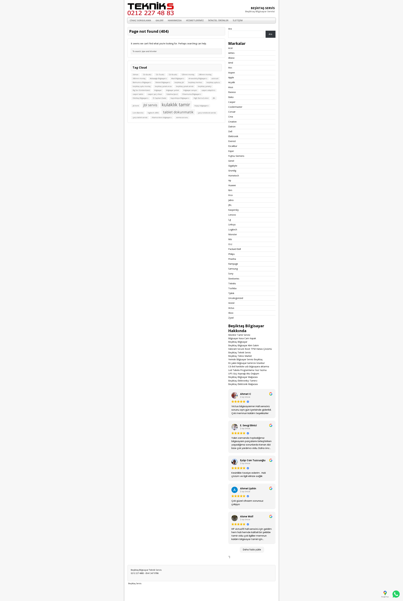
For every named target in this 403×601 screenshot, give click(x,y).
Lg (229, 219)
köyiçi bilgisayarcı (202, 106)
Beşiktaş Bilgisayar (237, 341)
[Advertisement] (201, 593)
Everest (232, 141)
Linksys (232, 224)
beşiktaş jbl (179, 82)
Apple (231, 77)
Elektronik (233, 136)
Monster (232, 234)
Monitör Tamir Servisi (239, 334)
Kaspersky (233, 209)
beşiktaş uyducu (213, 82)
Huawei (232, 185)
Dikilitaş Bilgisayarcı (140, 98)
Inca (230, 195)
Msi (230, 239)
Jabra (230, 200)
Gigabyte (232, 165)
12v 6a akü (147, 74)
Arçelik (231, 82)
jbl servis (150, 105)
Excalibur (232, 146)
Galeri (159, 20)
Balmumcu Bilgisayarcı (142, 82)
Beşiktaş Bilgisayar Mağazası (243, 377)
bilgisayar (158, 90)
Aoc (230, 67)
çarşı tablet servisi (140, 117)
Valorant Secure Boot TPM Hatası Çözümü (250, 348)
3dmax (135, 74)
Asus (230, 87)
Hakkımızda (175, 20)
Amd (230, 62)
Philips (231, 254)
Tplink (231, 293)
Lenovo (232, 214)
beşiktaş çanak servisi (184, 86)
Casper (231, 101)
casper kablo (138, 94)
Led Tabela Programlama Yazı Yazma (247, 370)
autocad (215, 78)
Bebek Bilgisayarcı (163, 82)
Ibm (230, 190)
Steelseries (233, 278)
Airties (231, 52)
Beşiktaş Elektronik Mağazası (243, 384)
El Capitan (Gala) (159, 98)
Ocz (230, 244)
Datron (232, 126)
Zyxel (231, 317)
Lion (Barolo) (138, 113)
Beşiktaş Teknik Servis (239, 352)
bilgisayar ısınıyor (190, 90)
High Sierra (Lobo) (201, 98)
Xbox (230, 312)
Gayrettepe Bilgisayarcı (179, 98)
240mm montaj (205, 74)
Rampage (233, 263)
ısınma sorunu (182, 117)
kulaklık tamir (176, 104)
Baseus (232, 92)
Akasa (231, 57)
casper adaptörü (208, 90)
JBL (214, 98)
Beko (231, 97)
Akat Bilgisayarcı (177, 78)
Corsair (232, 111)
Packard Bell (234, 249)
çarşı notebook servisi (207, 113)
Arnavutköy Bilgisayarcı (198, 78)
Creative (232, 121)
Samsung (233, 268)
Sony (230, 273)
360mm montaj (139, 78)
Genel (231, 160)
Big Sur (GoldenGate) (141, 90)
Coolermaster (235, 106)
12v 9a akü (173, 74)
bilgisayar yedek (172, 90)
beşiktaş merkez (195, 82)
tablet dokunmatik (178, 112)
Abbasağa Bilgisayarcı (158, 78)
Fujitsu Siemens (236, 155)
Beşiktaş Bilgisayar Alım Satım (243, 345)
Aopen (231, 72)
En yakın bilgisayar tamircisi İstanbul (246, 363)
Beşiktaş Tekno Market (240, 355)
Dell (230, 131)
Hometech (233, 175)
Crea (230, 116)
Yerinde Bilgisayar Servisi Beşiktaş (245, 359)
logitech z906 (153, 113)
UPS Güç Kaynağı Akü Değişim (243, 373)
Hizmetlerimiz (195, 20)
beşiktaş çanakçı (204, 86)
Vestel (231, 302)
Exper (231, 151)
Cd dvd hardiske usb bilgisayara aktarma (248, 366)
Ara (230, 28)
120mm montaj (188, 74)
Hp (229, 180)
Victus (231, 307)
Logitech (232, 229)
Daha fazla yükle (252, 549)
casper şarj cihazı (155, 94)
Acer (230, 48)
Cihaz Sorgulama (140, 20)
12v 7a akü (160, 74)
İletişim (238, 20)
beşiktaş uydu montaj (141, 86)
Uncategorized (235, 298)
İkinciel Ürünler (218, 20)
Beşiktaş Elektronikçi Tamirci (242, 380)
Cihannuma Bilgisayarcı (191, 94)
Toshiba (232, 288)
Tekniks (232, 283)
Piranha (232, 258)
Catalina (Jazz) (172, 94)
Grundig (232, 170)
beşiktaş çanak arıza (163, 86)
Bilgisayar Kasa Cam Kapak (242, 338)
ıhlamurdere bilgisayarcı (162, 117)
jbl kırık (136, 106)
